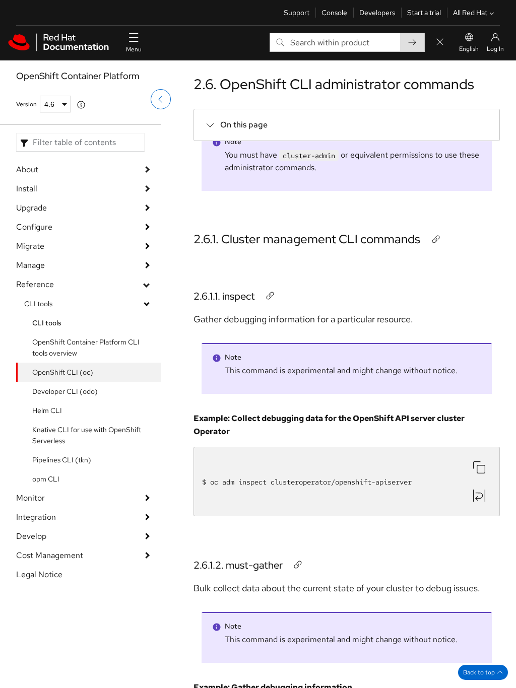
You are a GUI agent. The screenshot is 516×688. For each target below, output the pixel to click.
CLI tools (38, 303)
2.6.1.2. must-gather (238, 565)
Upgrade (31, 207)
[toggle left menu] (161, 99)
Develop (31, 536)
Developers (377, 12)
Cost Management (49, 555)
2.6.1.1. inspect (224, 296)
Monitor (30, 498)
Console (334, 12)
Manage (30, 265)
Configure (34, 227)
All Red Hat (470, 12)
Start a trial (424, 12)
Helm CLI (47, 410)
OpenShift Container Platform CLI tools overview (86, 347)
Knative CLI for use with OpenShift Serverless (86, 435)
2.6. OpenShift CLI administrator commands (334, 84)
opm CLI (45, 479)
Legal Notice (39, 574)
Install (26, 188)
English (469, 49)
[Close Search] (440, 42)
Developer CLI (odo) (65, 391)
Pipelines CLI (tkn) (61, 459)
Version (26, 104)
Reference (35, 284)
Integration (36, 517)
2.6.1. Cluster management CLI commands (307, 239)
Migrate (30, 246)
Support (296, 12)
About (27, 169)
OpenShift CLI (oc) (62, 372)
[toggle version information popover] (81, 104)
